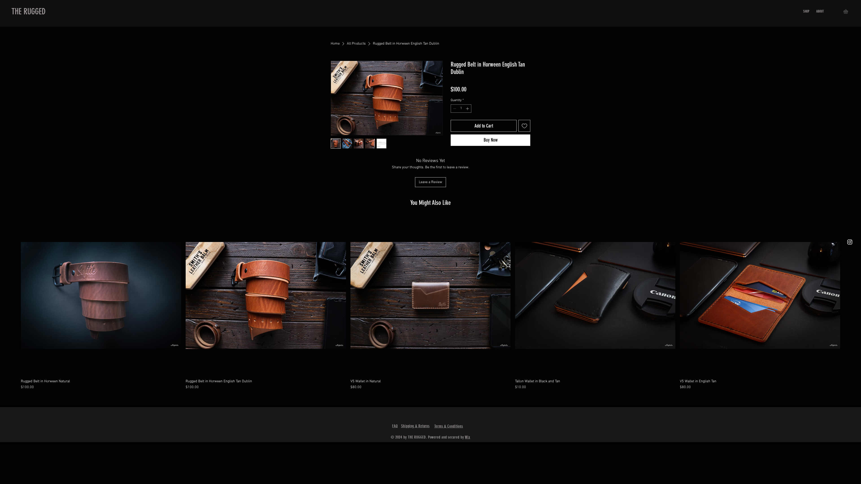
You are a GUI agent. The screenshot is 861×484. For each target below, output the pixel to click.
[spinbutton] (461, 108)
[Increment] (468, 108)
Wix (467, 437)
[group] (430, 302)
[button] (848, 11)
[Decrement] (454, 108)
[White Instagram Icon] (849, 242)
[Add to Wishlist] (524, 126)
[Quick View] (101, 295)
